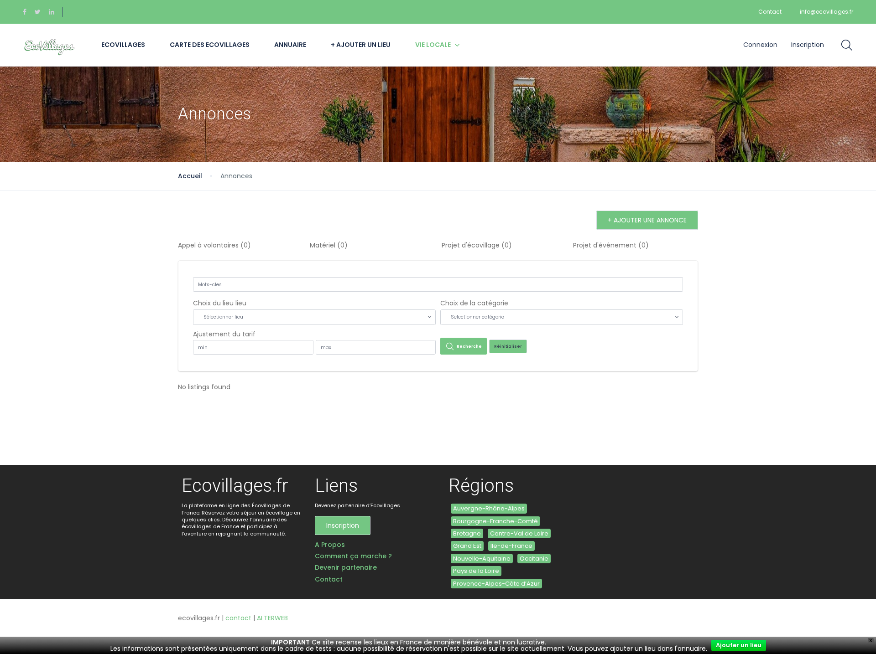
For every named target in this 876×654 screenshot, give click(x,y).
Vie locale (433, 44)
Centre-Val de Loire (519, 533)
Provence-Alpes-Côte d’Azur (496, 583)
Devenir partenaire (346, 567)
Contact (770, 11)
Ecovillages (123, 44)
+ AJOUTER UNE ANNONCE (647, 220)
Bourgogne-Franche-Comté (495, 521)
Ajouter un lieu (738, 645)
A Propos (330, 544)
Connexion (760, 44)
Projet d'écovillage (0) (477, 245)
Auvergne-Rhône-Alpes (489, 508)
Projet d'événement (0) (611, 245)
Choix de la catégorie (474, 303)
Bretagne (467, 533)
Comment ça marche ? (353, 556)
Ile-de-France (511, 545)
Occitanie (534, 558)
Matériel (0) (329, 245)
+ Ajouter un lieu (361, 44)
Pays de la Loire (476, 570)
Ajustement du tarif (224, 334)
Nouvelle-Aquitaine (482, 558)
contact (238, 618)
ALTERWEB (272, 618)
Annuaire (290, 44)
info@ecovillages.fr (826, 11)
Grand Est (467, 545)
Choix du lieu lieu (219, 303)
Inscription (807, 44)
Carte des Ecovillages (210, 44)
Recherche (469, 346)
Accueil (190, 175)
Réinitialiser (508, 346)
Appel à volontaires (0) (214, 245)
